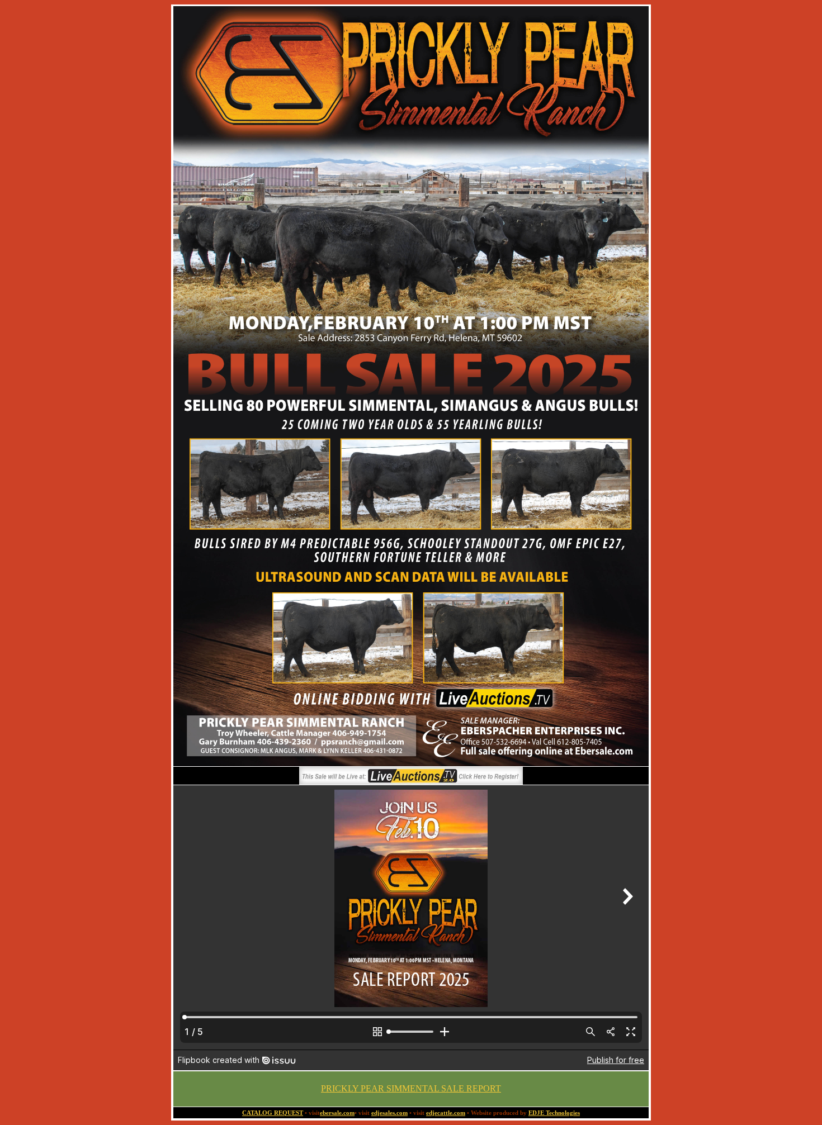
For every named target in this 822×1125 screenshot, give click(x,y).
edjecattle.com (445, 1113)
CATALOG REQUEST (272, 1113)
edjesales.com (389, 1113)
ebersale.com (337, 1113)
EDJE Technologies (554, 1113)
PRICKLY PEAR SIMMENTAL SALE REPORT (411, 1088)
